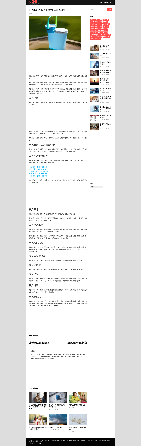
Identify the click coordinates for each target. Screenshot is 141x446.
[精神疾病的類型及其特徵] (94, 116)
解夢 (101, 2)
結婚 (98, 34)
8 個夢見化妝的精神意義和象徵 (38, 167)
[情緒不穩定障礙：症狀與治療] (94, 45)
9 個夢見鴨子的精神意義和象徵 (38, 176)
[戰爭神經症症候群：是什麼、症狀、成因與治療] (94, 79)
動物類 (96, 22)
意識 (92, 30)
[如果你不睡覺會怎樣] (94, 124)
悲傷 (101, 28)
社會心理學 (93, 34)
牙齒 (99, 32)
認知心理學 (99, 36)
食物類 (95, 39)
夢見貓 (92, 26)
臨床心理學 (103, 34)
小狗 (104, 26)
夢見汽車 (97, 24)
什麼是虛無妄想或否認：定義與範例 (105, 71)
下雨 (92, 19)
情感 (104, 28)
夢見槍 (92, 24)
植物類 (102, 30)
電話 (109, 36)
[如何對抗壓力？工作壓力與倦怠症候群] (94, 97)
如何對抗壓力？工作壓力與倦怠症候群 (105, 98)
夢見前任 (105, 22)
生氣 (107, 32)
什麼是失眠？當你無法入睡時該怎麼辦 (105, 107)
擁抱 (99, 30)
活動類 (36, 335)
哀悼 (101, 22)
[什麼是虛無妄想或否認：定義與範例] (94, 71)
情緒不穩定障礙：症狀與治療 (105, 46)
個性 (104, 19)
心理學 (106, 2)
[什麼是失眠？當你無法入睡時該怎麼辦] (94, 106)
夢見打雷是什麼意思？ (56, 427)
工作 (108, 26)
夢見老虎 (107, 24)
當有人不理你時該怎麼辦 (77, 405)
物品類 (102, 32)
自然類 (108, 34)
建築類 (92, 28)
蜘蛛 (94, 36)
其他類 (92, 22)
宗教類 (100, 26)
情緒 (108, 28)
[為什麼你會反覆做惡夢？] (94, 89)
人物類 (100, 19)
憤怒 (95, 30)
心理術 (39, 443)
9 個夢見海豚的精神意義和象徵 (38, 169)
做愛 (108, 19)
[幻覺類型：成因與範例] (94, 62)
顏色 (92, 39)
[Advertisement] (58, 62)
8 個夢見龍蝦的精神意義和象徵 (38, 173)
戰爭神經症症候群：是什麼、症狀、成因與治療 (104, 80)
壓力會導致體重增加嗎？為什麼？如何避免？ (38, 428)
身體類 (104, 36)
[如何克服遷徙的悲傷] (94, 54)
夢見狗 (102, 24)
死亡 (107, 30)
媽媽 (96, 26)
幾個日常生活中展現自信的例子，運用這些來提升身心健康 (38, 407)
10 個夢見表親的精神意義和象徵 (38, 171)
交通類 (95, 19)
